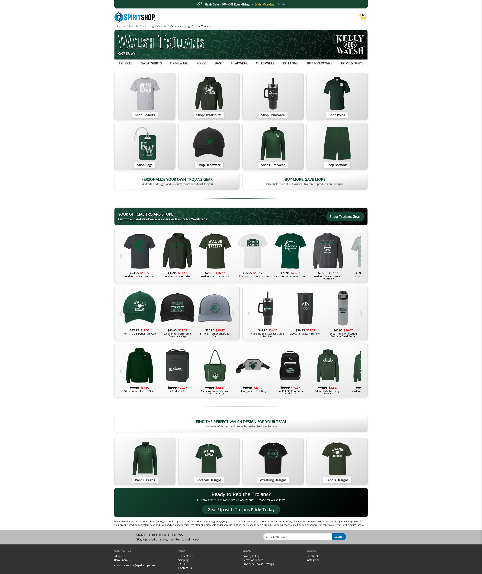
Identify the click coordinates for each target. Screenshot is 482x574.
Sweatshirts (151, 63)
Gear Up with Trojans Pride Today (241, 509)
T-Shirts (125, 63)
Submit (339, 536)
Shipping (183, 560)
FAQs (181, 564)
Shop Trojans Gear (345, 216)
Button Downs (319, 63)
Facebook (313, 556)
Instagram (313, 560)
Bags (219, 63)
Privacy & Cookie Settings (258, 564)
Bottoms (290, 63)
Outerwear (265, 63)
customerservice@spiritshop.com (134, 565)
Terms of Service (253, 560)
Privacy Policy (251, 556)
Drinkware (179, 63)
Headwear (239, 63)
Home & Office (352, 63)
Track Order (185, 556)
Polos (201, 63)
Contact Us (185, 568)
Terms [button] (281, 4)
